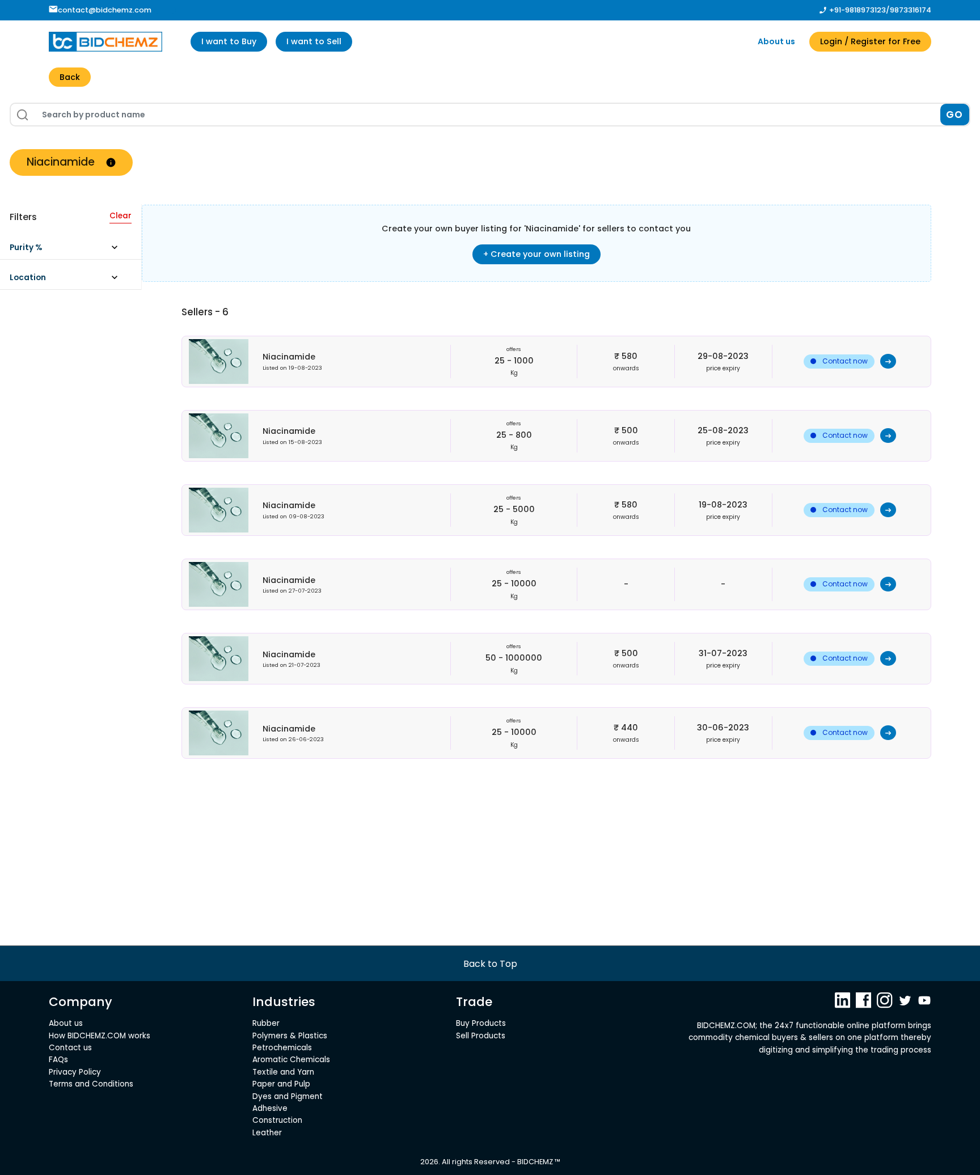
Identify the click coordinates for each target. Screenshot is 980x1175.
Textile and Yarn (283, 1072)
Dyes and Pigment (287, 1096)
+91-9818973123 (857, 10)
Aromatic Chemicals (291, 1059)
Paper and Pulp (281, 1084)
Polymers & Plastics (289, 1035)
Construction (277, 1120)
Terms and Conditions (91, 1084)
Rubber (266, 1023)
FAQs (58, 1059)
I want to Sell (313, 41)
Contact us (70, 1047)
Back (70, 77)
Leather (267, 1132)
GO (955, 114)
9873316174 (910, 10)
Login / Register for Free (870, 41)
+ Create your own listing (536, 254)
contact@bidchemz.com (104, 10)
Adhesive (270, 1108)
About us (776, 41)
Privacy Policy (75, 1072)
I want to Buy (228, 41)
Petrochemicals (282, 1047)
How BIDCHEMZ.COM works (99, 1035)
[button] (69, 250)
